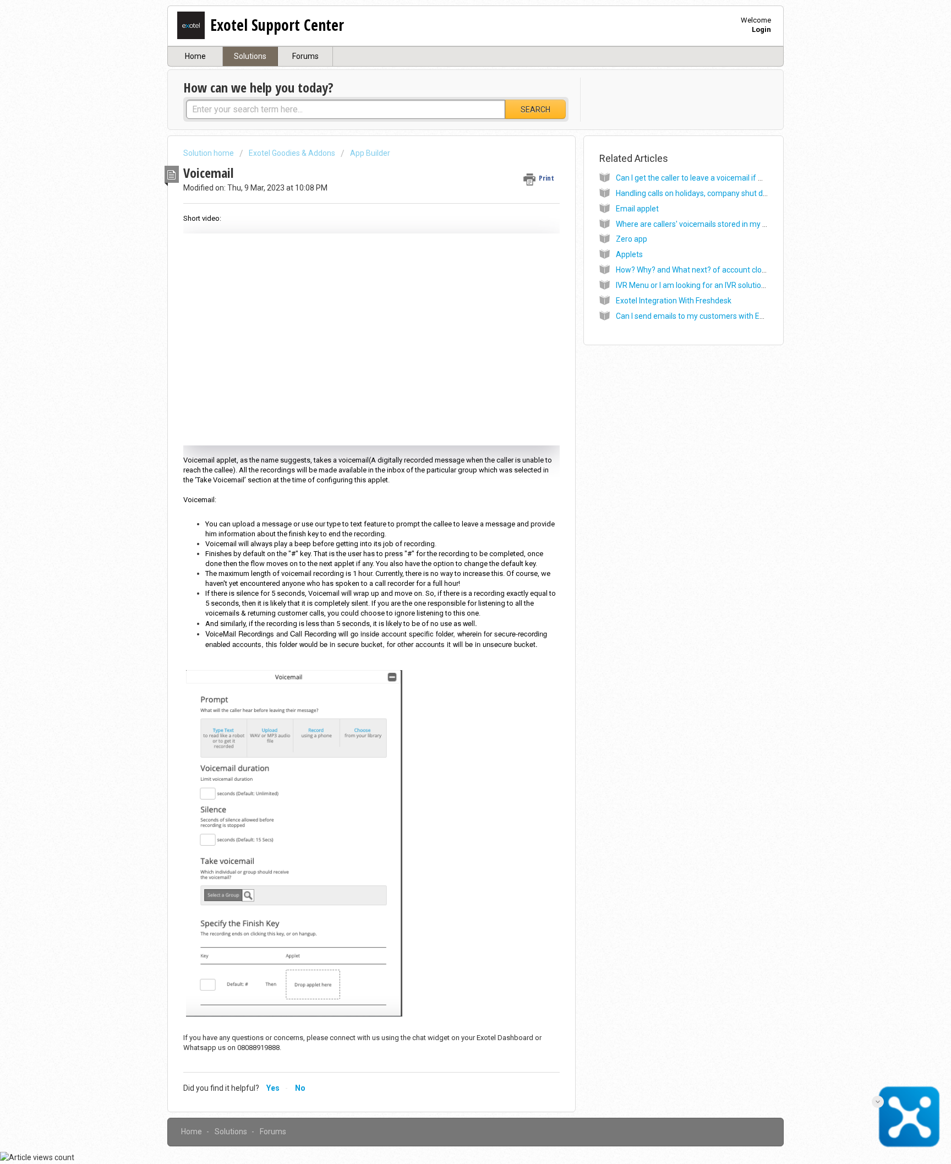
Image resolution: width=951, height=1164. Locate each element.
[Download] (455, 448)
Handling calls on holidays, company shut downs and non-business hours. (742, 193)
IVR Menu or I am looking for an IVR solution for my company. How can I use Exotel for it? (768, 285)
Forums (305, 56)
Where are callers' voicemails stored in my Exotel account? (716, 224)
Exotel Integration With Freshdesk (673, 300)
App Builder (370, 153)
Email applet (637, 208)
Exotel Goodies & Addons (292, 153)
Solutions (250, 56)
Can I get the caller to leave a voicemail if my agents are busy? (723, 177)
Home (195, 56)
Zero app (631, 239)
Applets (629, 254)
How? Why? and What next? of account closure (696, 269)
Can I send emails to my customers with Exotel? (698, 316)
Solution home (209, 153)
